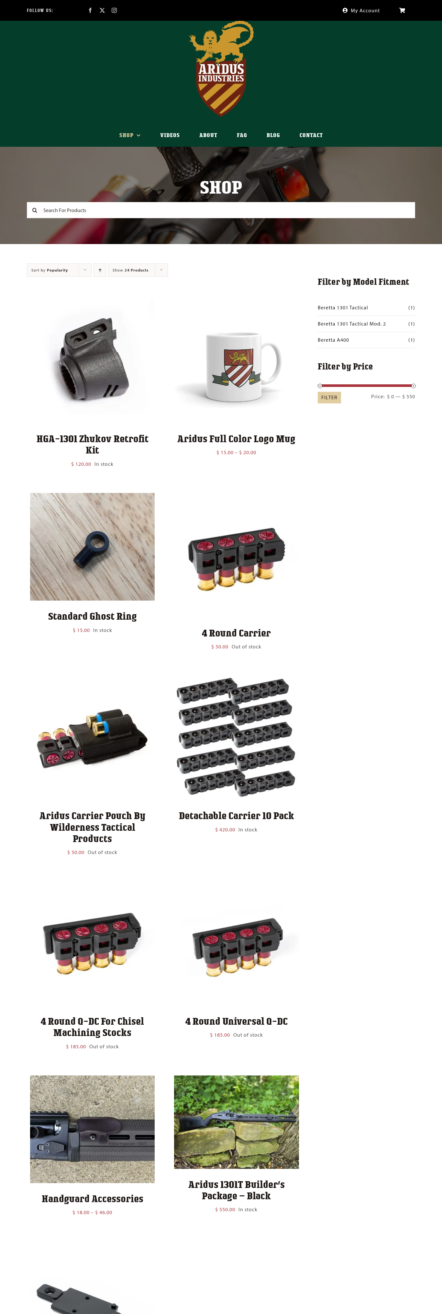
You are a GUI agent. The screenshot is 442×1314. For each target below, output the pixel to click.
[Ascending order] (100, 270)
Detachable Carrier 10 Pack (236, 815)
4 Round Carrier (236, 632)
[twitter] (102, 10)
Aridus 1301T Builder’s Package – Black (236, 1190)
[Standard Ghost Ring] (92, 497)
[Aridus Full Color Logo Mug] (236, 303)
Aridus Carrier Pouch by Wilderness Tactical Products (92, 826)
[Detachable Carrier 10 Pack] (236, 680)
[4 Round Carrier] (236, 497)
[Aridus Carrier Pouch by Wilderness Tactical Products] (92, 680)
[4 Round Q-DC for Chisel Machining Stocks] (92, 885)
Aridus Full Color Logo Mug (236, 438)
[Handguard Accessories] (92, 1080)
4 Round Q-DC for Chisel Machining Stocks (92, 1026)
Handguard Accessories (92, 1198)
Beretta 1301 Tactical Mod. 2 (352, 323)
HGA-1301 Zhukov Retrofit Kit (93, 444)
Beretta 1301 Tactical (343, 307)
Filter (329, 397)
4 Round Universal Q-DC (236, 1020)
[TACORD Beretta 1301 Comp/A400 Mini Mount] (92, 1246)
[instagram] (114, 10)
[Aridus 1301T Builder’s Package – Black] (236, 1080)
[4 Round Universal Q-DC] (236, 885)
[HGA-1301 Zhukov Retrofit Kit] (92, 303)
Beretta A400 (333, 340)
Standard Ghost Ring (92, 615)
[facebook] (90, 10)
